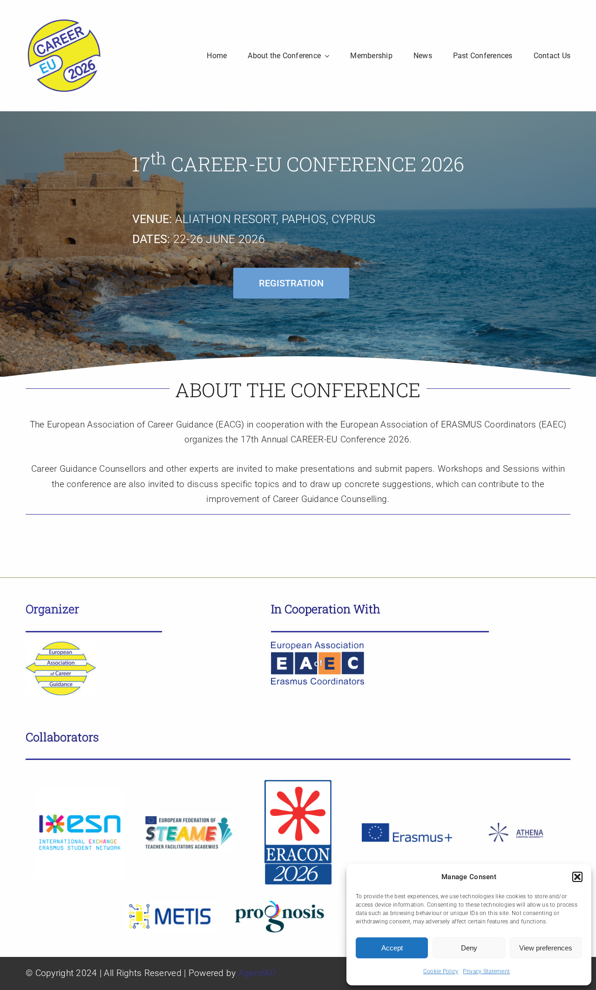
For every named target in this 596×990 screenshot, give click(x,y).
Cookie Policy (441, 971)
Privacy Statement (486, 971)
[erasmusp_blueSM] (407, 827)
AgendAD (257, 973)
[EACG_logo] (61, 646)
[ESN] (80, 792)
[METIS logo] (171, 905)
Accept (392, 948)
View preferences (545, 948)
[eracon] (298, 783)
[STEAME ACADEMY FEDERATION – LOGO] (189, 817)
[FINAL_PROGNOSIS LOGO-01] (280, 904)
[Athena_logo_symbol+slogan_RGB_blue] (516, 816)
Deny (469, 948)
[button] (577, 877)
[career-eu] (64, 21)
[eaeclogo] (317, 646)
